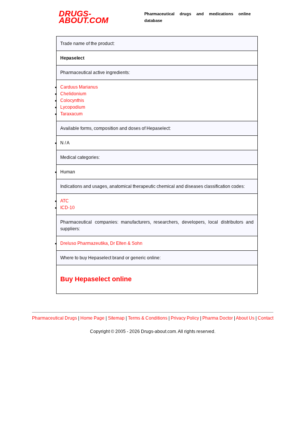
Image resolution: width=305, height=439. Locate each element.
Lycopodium (72, 107)
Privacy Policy (185, 318)
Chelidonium (73, 93)
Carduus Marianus (79, 87)
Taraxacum (71, 113)
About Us (245, 318)
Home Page (92, 318)
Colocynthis (72, 100)
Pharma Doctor (217, 318)
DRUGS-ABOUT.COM (83, 17)
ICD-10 (67, 207)
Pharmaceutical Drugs (54, 318)
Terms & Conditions (147, 318)
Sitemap (116, 318)
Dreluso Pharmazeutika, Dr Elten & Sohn (101, 243)
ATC (64, 201)
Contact (265, 318)
